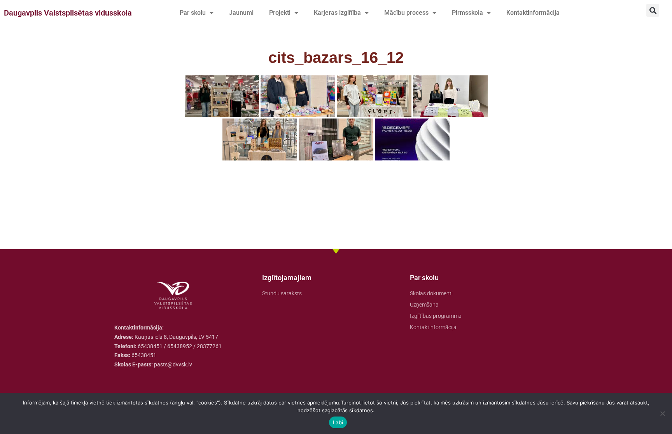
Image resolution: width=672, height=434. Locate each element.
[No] (662, 413)
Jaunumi (241, 12)
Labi (338, 422)
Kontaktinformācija (533, 12)
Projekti (279, 12)
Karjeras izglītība (337, 12)
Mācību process (406, 12)
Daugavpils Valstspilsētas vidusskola (68, 12)
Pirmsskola (467, 12)
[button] (652, 10)
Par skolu (193, 12)
